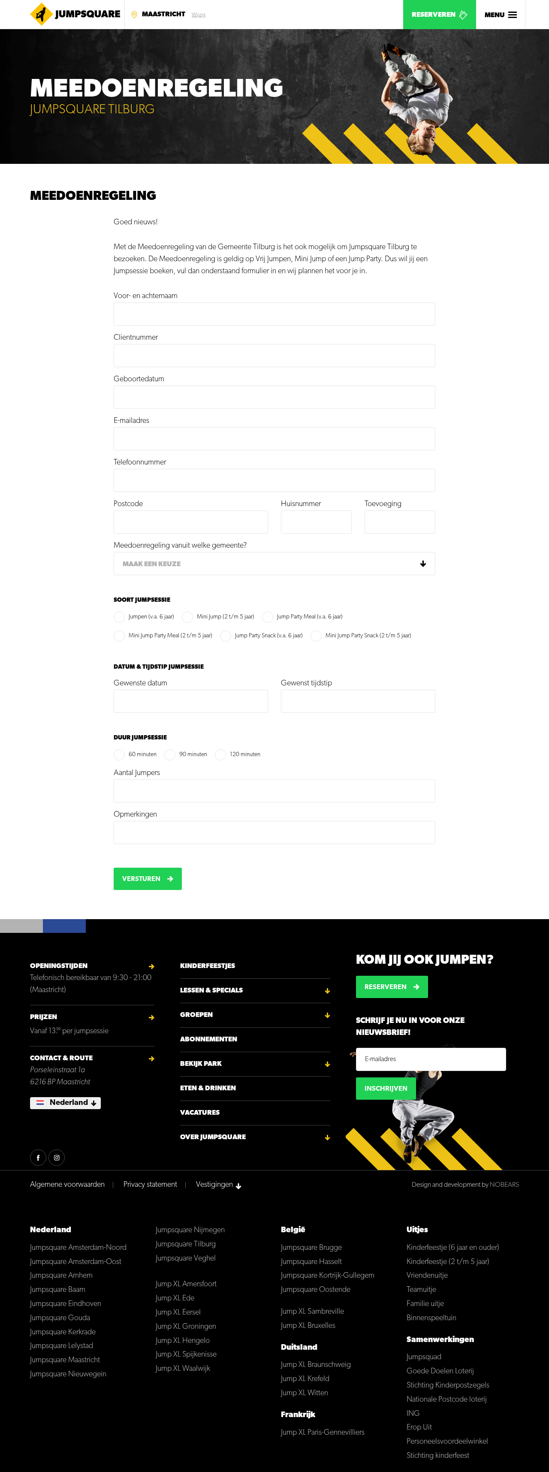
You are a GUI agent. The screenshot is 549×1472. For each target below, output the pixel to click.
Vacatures (200, 1113)
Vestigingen (214, 1185)
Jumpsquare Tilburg (186, 1245)
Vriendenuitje (427, 1276)
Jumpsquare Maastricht (65, 1360)
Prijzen (43, 1017)
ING (413, 1414)
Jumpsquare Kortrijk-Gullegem (327, 1276)
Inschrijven (386, 1089)
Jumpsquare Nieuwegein (68, 1374)
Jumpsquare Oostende (315, 1290)
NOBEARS (504, 1185)
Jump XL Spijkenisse (186, 1355)
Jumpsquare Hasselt (311, 1262)
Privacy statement (150, 1185)
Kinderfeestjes (207, 966)
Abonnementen (208, 1039)
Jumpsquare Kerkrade (63, 1332)
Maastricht (163, 14)
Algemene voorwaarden (67, 1185)
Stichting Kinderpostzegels (448, 1386)
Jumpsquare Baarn (57, 1290)
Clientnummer (136, 338)
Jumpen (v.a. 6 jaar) (151, 617)
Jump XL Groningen (186, 1327)
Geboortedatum (139, 379)
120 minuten (245, 754)
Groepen (196, 1015)
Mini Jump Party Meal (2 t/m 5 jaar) (170, 636)
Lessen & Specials (211, 990)
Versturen (141, 879)
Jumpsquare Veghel (186, 1259)
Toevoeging (383, 504)
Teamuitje (421, 1290)
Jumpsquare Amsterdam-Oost (75, 1262)
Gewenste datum (140, 684)
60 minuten (143, 754)
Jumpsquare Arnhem (61, 1276)
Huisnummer (301, 504)
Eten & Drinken (208, 1088)
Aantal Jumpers (137, 773)
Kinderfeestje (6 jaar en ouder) (453, 1248)
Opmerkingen (135, 815)
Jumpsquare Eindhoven (65, 1304)
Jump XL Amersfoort (186, 1284)
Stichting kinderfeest (438, 1456)
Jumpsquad (424, 1357)
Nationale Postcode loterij (447, 1400)
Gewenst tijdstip (306, 684)
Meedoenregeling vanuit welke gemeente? (180, 546)
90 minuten (193, 754)
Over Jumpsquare (213, 1137)
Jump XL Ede (175, 1299)
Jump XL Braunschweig (316, 1365)
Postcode (128, 504)
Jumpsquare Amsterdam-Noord (78, 1248)
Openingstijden (58, 966)
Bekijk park (201, 1064)
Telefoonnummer (140, 463)
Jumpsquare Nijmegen (190, 1230)
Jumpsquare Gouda (60, 1318)
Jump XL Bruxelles (308, 1326)
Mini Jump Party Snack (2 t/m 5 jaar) (368, 636)
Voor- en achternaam (146, 296)
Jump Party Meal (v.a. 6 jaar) (310, 617)
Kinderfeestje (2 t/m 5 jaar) (448, 1262)
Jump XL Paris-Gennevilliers (323, 1433)
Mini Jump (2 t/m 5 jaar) (225, 617)
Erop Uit (419, 1428)
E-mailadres (131, 421)
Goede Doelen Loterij (440, 1371)
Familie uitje (425, 1304)
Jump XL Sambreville (312, 1312)
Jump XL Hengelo (183, 1341)
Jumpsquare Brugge (311, 1248)
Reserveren (433, 15)
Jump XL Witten (304, 1393)
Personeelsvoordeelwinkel (447, 1442)
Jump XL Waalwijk (183, 1369)
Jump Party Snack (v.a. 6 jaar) (269, 636)
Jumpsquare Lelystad (61, 1346)
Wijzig (198, 15)
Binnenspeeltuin (431, 1318)
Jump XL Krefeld (305, 1379)
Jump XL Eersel (178, 1313)
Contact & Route (61, 1058)
